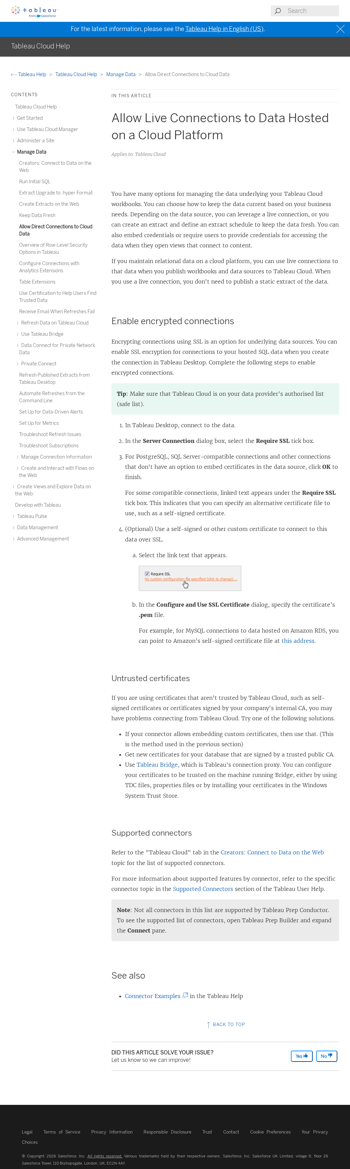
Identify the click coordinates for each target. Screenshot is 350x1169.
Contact (231, 1132)
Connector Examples (155, 996)
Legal (27, 1132)
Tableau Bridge (157, 764)
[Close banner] (341, 29)
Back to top (228, 1024)
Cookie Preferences (270, 1132)
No (324, 1056)
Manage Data (121, 74)
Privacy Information (112, 1132)
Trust (207, 1132)
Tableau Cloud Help (76, 74)
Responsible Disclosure (167, 1132)
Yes (299, 1056)
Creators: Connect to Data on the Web (272, 852)
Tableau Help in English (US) (224, 29)
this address (298, 640)
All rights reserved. (105, 1156)
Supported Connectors (203, 888)
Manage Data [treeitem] (31, 152)
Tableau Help (32, 74)
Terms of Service (61, 1132)
